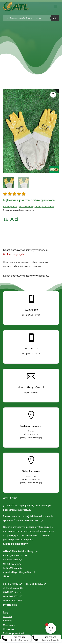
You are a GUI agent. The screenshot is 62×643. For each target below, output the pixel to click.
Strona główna (10, 206)
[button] (53, 95)
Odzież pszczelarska (44, 206)
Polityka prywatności (14, 633)
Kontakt (7, 620)
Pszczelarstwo (26, 206)
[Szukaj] (55, 18)
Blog (5, 612)
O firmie (7, 616)
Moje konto (9, 624)
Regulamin (9, 629)
